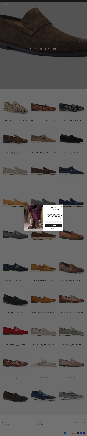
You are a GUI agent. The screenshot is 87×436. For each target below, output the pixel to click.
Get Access (53, 225)
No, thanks (53, 228)
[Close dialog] (62, 206)
